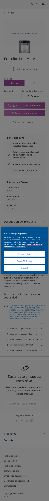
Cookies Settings (24, 254)
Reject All (24, 268)
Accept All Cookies (24, 261)
